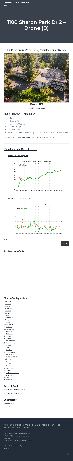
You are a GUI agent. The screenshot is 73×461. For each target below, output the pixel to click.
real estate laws (9, 403)
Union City (9, 377)
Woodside (9, 380)
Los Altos (9, 327)
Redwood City (10, 354)
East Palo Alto (9, 318)
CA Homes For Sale (9, 446)
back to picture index (36, 108)
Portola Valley (10, 352)
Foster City (8, 320)
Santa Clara (9, 368)
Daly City (8, 315)
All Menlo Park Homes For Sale (22, 424)
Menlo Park (9, 334)
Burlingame (8, 308)
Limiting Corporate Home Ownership (15, 389)
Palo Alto (9, 350)
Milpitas (8, 338)
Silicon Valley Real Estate (21, 433)
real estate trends (9, 407)
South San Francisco (12, 373)
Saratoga (8, 370)
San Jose (8, 364)
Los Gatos (9, 331)
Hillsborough (9, 324)
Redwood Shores (11, 357)
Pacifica (8, 347)
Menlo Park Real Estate (20, 149)
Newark (8, 345)
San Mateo (9, 366)
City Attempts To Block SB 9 (13, 393)
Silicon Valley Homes (20, 446)
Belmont (8, 304)
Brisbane (7, 306)
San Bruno (9, 359)
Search (6, 239)
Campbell (8, 311)
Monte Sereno (10, 341)
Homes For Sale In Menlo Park (16, 3)
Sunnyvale (9, 375)
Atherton (8, 301)
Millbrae (8, 336)
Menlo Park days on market (19, 198)
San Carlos (9, 361)
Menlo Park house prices (18, 155)
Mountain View (10, 343)
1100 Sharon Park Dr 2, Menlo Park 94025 (38, 137)
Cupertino (8, 313)
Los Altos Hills (9, 329)
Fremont (8, 322)
